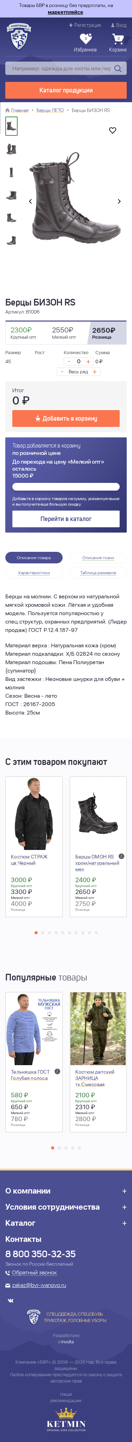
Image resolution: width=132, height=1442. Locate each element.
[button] (36, 932)
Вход (121, 25)
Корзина (118, 44)
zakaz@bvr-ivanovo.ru (39, 1285)
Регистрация (87, 25)
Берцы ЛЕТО (50, 110)
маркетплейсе (65, 12)
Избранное (85, 44)
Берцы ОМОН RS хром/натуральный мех (97, 863)
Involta (67, 1341)
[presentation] (30, 202)
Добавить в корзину (70, 419)
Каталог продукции (66, 90)
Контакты (23, 1239)
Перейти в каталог (66, 519)
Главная (20, 110)
